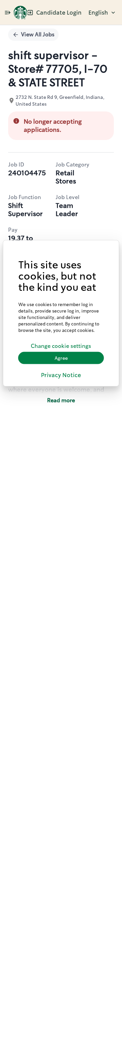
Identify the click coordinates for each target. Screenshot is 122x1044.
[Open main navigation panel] (7, 12)
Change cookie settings (61, 345)
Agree (61, 358)
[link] (20, 12)
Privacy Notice (61, 375)
